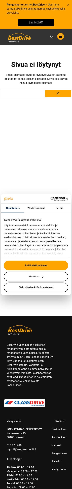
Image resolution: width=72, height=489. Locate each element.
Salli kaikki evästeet (36, 265)
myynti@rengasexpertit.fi (21, 449)
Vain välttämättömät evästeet (36, 287)
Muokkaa (34, 276)
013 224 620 (14, 445)
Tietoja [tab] (59, 208)
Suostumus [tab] (13, 208)
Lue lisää (34, 22)
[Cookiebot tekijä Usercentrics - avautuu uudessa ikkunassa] (53, 199)
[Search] (58, 93)
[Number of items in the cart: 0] (51, 37)
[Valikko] (60, 36)
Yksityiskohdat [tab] (36, 208)
